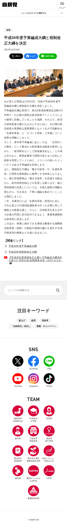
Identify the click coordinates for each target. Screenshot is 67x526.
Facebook (33, 363)
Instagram (33, 380)
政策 (8, 30)
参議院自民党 (33, 492)
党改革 (45, 320)
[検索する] (58, 290)
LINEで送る (49, 56)
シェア (32, 56)
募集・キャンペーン (46, 326)
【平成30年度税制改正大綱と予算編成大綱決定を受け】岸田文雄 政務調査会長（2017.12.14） (33, 259)
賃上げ (22, 320)
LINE (49, 363)
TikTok (49, 380)
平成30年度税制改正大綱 (23, 251)
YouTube (18, 380)
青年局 (18, 438)
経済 (33, 320)
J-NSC (49, 478)
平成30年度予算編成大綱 (23, 246)
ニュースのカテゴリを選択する (33, 13)
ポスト (18, 56)
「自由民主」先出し (20, 326)
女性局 (49, 418)
